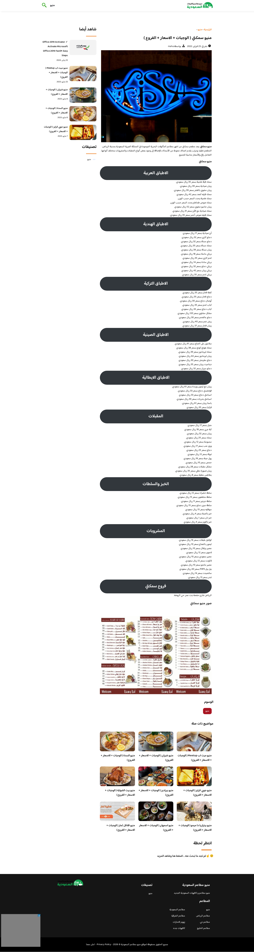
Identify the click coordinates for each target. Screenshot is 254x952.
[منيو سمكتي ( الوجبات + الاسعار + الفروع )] (156, 96)
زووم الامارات (179, 922)
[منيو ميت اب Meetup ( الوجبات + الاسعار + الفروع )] (83, 73)
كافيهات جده (179, 928)
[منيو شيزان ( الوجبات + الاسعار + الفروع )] (83, 95)
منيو (52, 5)
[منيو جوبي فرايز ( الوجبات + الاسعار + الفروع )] (83, 132)
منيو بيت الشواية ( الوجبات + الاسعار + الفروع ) (120, 792)
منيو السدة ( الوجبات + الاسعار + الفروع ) (118, 757)
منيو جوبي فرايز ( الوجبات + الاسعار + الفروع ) (197, 792)
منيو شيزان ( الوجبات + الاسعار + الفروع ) (156, 757)
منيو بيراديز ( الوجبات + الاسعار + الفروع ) (156, 792)
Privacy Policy (104, 945)
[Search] (44, 5)
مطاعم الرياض (203, 916)
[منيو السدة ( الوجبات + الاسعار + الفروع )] (83, 113)
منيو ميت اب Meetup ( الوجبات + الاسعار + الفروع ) (195, 757)
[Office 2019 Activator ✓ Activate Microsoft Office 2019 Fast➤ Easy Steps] (83, 47)
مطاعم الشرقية (178, 916)
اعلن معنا (90, 945)
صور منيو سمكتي (201, 603)
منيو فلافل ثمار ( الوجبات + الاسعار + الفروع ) (120, 827)
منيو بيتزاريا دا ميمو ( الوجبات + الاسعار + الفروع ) (195, 827)
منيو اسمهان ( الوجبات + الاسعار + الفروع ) (156, 827)
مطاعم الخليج (203, 928)
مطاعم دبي (205, 922)
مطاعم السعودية (177, 910)
